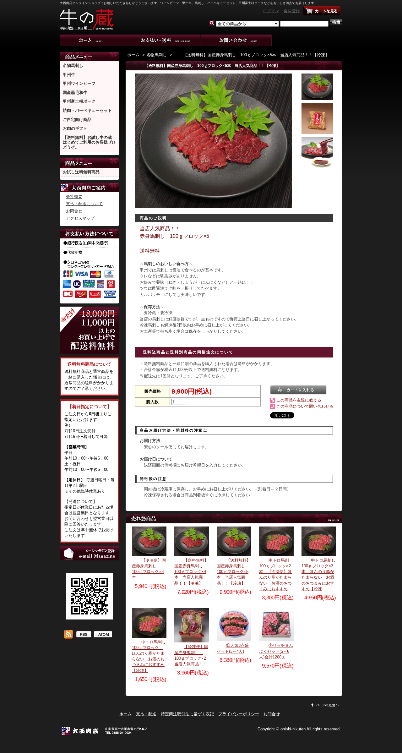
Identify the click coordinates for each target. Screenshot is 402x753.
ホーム (95, 40)
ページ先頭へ (325, 705)
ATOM (102, 635)
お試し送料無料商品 (81, 172)
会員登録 (292, 10)
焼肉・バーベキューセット (87, 110)
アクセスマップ (80, 218)
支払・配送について (165, 40)
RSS (83, 635)
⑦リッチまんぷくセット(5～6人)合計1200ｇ (276, 651)
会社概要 (74, 196)
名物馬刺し (73, 65)
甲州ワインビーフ (79, 83)
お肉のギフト (75, 128)
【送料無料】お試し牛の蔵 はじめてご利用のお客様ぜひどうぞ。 (89, 142)
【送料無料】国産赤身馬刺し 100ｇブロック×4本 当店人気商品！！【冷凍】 (191, 572)
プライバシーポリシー (238, 714)
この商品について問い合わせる (305, 406)
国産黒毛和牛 (75, 92)
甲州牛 (69, 74)
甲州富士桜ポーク (79, 101)
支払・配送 (146, 714)
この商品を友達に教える (298, 400)
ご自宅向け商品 (77, 119)
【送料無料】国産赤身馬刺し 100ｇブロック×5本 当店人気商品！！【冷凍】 (256, 54)
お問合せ (236, 40)
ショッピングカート (322, 11)
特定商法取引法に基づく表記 (187, 714)
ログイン (271, 10)
